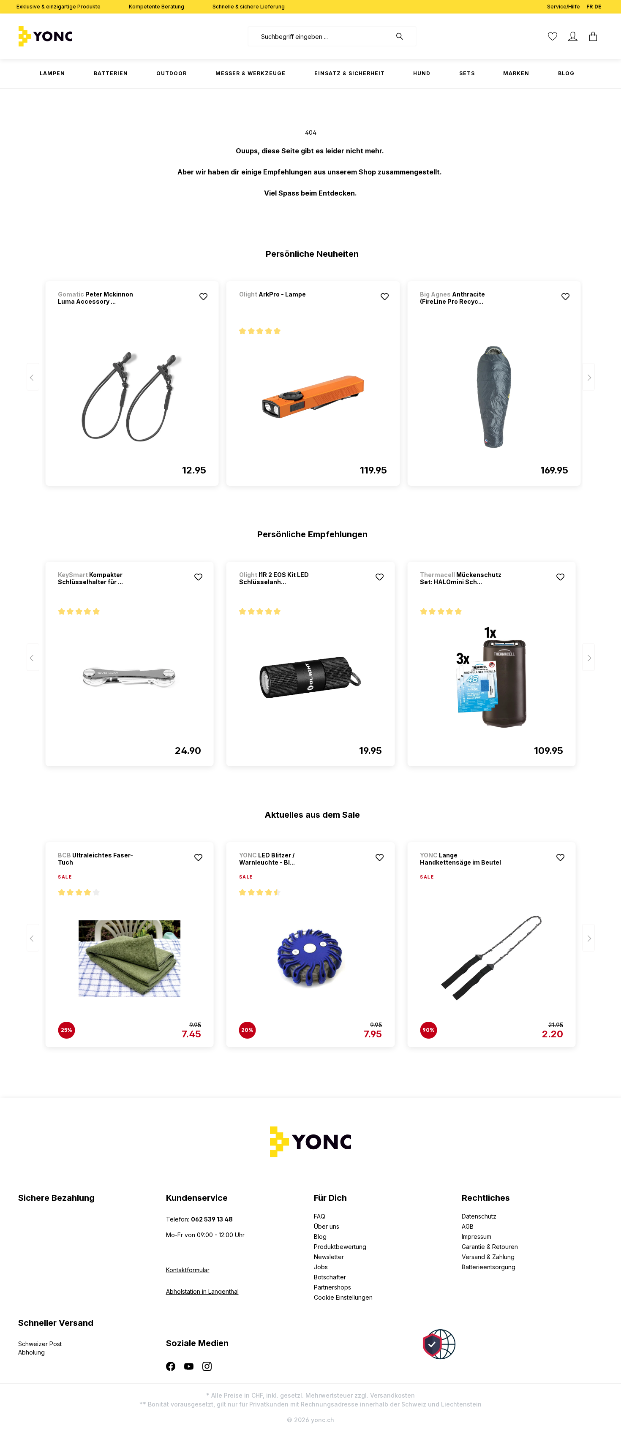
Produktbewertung (340, 1246)
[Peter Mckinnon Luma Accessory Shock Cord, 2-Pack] (132, 397)
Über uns (326, 1226)
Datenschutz (479, 1216)
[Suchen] (404, 36)
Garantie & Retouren (490, 1246)
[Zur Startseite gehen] (72, 36)
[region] (311, 379)
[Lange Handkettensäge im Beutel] (491, 958)
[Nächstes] (588, 377)
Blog (320, 1236)
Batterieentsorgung (488, 1266)
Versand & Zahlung (488, 1256)
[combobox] (320, 36)
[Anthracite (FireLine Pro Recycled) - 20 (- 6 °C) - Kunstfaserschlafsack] (494, 397)
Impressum (476, 1236)
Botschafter (330, 1277)
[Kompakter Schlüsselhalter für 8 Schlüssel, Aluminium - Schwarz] (129, 677)
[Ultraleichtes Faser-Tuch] (129, 958)
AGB (468, 1226)
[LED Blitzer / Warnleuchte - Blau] (310, 958)
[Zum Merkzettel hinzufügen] (203, 296)
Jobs (321, 1266)
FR (589, 6)
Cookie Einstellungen (343, 1297)
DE (598, 6)
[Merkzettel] (552, 36)
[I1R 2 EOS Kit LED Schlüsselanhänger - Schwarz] (310, 677)
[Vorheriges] (33, 377)
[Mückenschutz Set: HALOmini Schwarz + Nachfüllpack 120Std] (491, 677)
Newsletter (329, 1256)
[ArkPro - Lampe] (283, 305)
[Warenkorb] (593, 36)
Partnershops (332, 1287)
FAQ (319, 1216)
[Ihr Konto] (573, 36)
